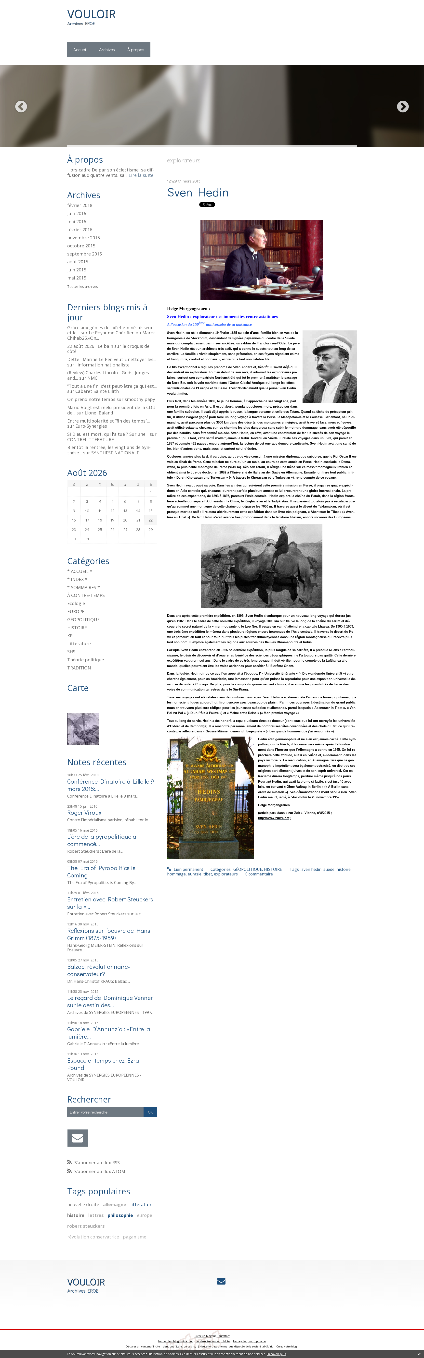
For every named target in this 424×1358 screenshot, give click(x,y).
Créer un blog (203, 1336)
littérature (141, 1204)
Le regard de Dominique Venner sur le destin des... (110, 1001)
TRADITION (79, 668)
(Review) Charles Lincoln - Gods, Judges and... (108, 375)
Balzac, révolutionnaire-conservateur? (98, 970)
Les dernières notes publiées (213, 1341)
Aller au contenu (17, 4)
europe (144, 1215)
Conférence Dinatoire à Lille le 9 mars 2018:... (110, 785)
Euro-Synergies (91, 426)
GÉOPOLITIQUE (83, 619)
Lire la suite (141, 175)
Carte (78, 687)
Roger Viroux (84, 812)
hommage (176, 874)
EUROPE (75, 611)
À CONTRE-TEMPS (86, 595)
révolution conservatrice (93, 1237)
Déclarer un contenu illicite (143, 1346)
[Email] (77, 1138)
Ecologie (76, 603)
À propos (135, 49)
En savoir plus (276, 1354)
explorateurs (226, 874)
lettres (96, 1215)
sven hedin (311, 869)
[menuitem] (80, 50)
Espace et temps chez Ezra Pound (103, 1064)
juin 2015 (76, 270)
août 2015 (77, 262)
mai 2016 (76, 221)
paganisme (134, 1237)
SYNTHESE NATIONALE (115, 453)
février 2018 (79, 205)
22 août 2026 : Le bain (90, 346)
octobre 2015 (81, 246)
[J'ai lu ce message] (419, 1354)
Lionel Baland (99, 413)
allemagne (114, 1204)
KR (70, 636)
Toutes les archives (82, 287)
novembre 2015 (83, 238)
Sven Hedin (198, 192)
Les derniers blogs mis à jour (175, 1341)
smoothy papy (140, 399)
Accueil (80, 49)
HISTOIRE (77, 627)
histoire (75, 1215)
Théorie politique (85, 660)
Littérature (79, 643)
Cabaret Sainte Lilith (97, 391)
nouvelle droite (83, 1204)
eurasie (194, 874)
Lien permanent (188, 869)
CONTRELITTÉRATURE (90, 439)
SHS (71, 652)
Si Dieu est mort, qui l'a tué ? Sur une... (107, 434)
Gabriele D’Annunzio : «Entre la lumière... (108, 1032)
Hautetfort (223, 1336)
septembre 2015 (84, 254)
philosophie (120, 1215)
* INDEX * (77, 579)
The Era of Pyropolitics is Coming (101, 871)
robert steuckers (86, 1226)
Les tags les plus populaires (249, 1341)
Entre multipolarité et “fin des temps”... (108, 421)
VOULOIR (91, 13)
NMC (92, 378)
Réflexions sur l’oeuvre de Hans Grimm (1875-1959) (108, 934)
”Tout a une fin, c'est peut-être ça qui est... (112, 386)
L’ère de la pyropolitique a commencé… (101, 840)
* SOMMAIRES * (83, 587)
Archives (107, 49)
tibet (207, 874)
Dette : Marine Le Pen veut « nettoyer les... (111, 359)
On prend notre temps (91, 399)
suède (328, 869)
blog (294, 1346)
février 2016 (79, 229)
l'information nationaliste (102, 365)
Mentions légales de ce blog (179, 1346)
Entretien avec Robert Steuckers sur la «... (110, 902)
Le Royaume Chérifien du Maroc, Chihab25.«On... (112, 335)
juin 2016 (76, 213)
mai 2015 (76, 278)
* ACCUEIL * (79, 571)
